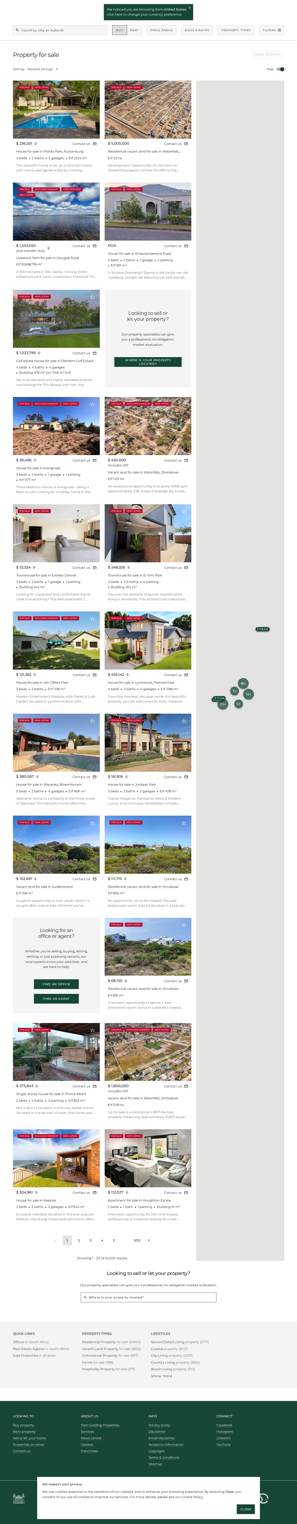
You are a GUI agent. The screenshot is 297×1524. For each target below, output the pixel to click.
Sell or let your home (29, 1438)
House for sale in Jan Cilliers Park (42, 683)
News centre (91, 1438)
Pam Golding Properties (100, 1425)
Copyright (156, 1451)
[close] (190, 8)
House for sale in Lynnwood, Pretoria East (141, 683)
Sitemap (155, 1464)
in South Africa (30, 1342)
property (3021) (169, 1349)
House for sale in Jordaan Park (132, 784)
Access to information (166, 1445)
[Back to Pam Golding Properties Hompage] (18, 1499)
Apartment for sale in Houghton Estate (139, 1200)
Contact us (81, 144)
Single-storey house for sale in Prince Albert (51, 1094)
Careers (87, 1445)
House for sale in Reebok (36, 1200)
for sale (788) (97, 1362)
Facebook (224, 1425)
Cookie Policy (192, 1497)
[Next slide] (91, 109)
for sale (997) (110, 1355)
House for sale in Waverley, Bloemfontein (49, 784)
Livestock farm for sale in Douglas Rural (47, 258)
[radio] (119, 30)
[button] (243, 683)
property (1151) (173, 1369)
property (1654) (175, 1362)
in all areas (34, 1355)
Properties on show (28, 1445)
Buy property (23, 1425)
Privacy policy (159, 1425)
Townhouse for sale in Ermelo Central (46, 575)
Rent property (24, 1432)
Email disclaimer (161, 1438)
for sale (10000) (111, 1342)
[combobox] (44, 69)
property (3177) (180, 1342)
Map (270, 69)
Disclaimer (156, 1432)
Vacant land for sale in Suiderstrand (44, 887)
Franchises (89, 1451)
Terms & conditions (163, 1457)
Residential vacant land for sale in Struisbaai (143, 887)
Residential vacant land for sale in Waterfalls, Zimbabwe (143, 152)
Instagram (224, 1432)
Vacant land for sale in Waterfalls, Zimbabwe (143, 472)
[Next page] (149, 1240)
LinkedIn (223, 1438)
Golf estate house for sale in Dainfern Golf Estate (55, 361)
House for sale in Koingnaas (38, 468)
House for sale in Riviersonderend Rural (139, 254)
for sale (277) (108, 1369)
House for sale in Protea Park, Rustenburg (49, 151)
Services (87, 1432)
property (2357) (172, 1355)
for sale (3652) (111, 1349)
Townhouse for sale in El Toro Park (135, 575)
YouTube (223, 1445)
